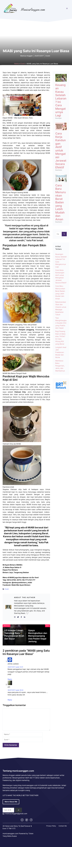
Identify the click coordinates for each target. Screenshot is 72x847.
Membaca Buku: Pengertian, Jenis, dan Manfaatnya (60, 366)
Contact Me (63, 826)
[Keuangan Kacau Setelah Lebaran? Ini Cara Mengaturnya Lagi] (61, 80)
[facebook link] (31, 819)
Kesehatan (58, 170)
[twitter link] (26, 819)
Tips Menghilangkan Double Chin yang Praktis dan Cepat (60, 323)
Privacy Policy (51, 826)
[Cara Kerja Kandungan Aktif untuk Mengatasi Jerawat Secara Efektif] (61, 129)
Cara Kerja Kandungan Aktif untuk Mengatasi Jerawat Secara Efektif (60, 150)
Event (23, 64)
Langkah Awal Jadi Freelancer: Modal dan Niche (60, 352)
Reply (10, 679)
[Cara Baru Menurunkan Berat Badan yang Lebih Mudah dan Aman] (61, 181)
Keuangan (58, 118)
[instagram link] (22, 819)
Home (16, 64)
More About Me (11, 802)
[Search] (18, 810)
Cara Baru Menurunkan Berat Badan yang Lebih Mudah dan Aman (60, 202)
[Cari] (64, 234)
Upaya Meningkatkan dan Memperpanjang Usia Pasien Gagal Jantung (37, 636)
